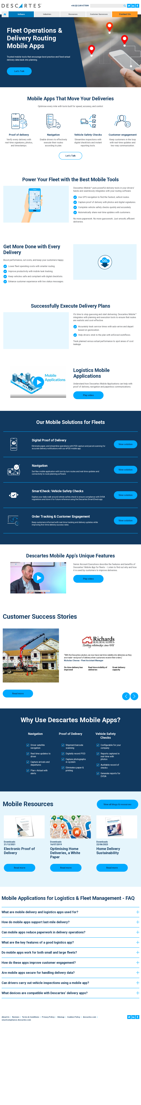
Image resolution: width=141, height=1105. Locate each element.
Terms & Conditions (30, 1017)
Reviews (15, 1017)
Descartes (22, 6)
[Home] (5, 14)
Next (134, 696)
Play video (88, 395)
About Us (5, 1017)
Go (125, 6)
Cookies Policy (73, 1017)
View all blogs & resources (117, 804)
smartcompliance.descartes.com (16, 1020)
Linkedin (133, 6)
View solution (125, 444)
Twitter (129, 6)
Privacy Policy (48, 1017)
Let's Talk (19, 71)
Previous (126, 696)
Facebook (137, 6)
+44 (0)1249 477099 (80, 6)
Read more (18, 693)
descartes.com (89, 1017)
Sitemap (60, 1017)
